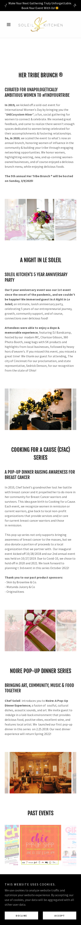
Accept (59, 915)
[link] (40, 24)
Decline (21, 915)
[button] (10, 24)
